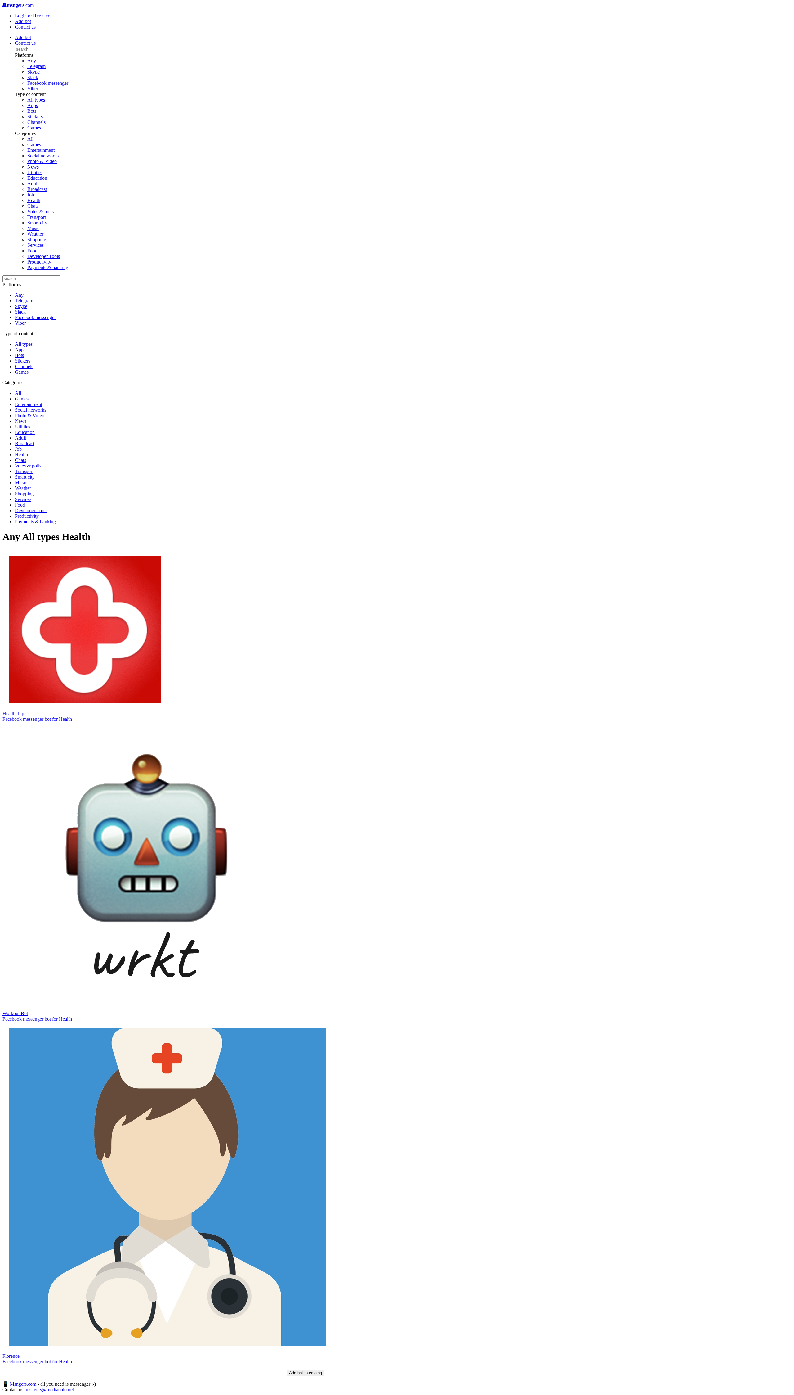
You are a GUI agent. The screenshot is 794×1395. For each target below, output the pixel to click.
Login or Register (32, 15)
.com (20, 5)
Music (33, 228)
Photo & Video (42, 161)
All (30, 139)
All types (36, 99)
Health (33, 200)
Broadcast (37, 189)
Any (31, 60)
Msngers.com (23, 1384)
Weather (35, 234)
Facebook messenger (47, 83)
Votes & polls (40, 211)
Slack (32, 77)
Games (34, 127)
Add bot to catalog (305, 1372)
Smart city (37, 222)
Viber (32, 88)
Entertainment (41, 150)
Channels (36, 122)
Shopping (36, 239)
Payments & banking (47, 267)
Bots (31, 111)
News (33, 166)
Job (30, 194)
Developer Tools (43, 256)
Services (35, 245)
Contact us (25, 26)
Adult (32, 183)
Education (37, 178)
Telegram (36, 66)
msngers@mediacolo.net (50, 1389)
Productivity (39, 261)
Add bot (23, 21)
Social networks (43, 155)
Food (32, 250)
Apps (32, 105)
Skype (33, 71)
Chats (32, 206)
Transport (36, 217)
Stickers (35, 116)
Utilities (34, 172)
